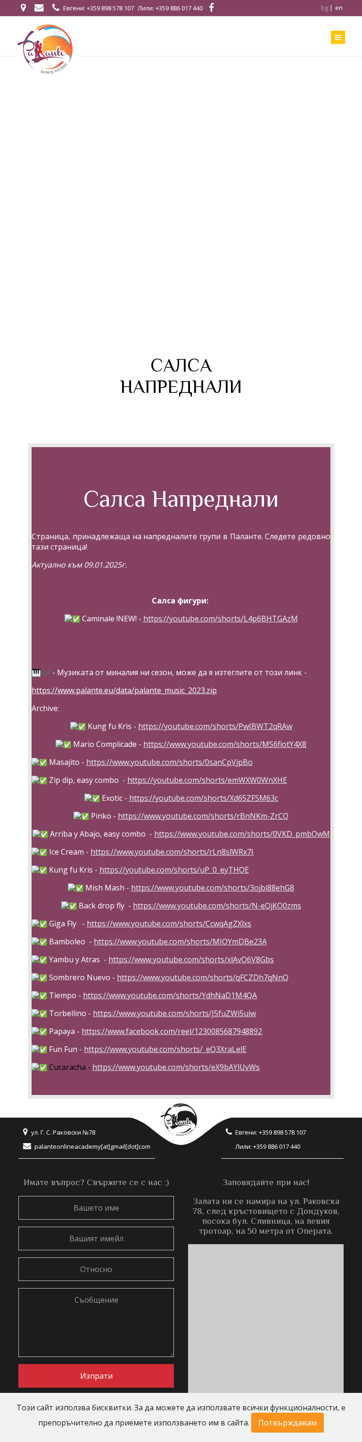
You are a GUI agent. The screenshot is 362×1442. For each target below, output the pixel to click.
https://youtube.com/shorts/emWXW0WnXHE (207, 780)
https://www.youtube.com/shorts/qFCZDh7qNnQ (202, 977)
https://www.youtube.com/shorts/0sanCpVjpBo (169, 762)
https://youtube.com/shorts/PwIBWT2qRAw (215, 726)
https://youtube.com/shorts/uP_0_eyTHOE (174, 870)
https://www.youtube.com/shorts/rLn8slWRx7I (172, 852)
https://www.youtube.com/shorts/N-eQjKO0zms (217, 905)
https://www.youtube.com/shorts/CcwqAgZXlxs (169, 923)
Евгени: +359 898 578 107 (98, 8)
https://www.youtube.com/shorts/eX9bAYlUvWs (176, 1067)
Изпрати (96, 1376)
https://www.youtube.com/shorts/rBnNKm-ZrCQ (203, 816)
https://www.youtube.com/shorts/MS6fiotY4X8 (224, 744)
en (339, 7)
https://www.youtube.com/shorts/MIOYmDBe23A (180, 941)
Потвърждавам (287, 1422)
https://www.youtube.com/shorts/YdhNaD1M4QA (170, 995)
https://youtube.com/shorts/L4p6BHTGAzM (220, 618)
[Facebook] (211, 7)
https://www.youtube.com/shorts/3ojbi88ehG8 (212, 887)
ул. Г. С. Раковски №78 (63, 1132)
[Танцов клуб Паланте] (48, 49)
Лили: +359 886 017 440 (170, 8)
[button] (181, 427)
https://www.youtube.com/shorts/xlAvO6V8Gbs (191, 959)
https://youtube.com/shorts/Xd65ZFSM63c (203, 798)
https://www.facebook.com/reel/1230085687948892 (172, 1031)
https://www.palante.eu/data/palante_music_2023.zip (124, 690)
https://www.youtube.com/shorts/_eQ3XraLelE (165, 1049)
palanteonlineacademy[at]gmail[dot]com (92, 1146)
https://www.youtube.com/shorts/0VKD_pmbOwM (242, 834)
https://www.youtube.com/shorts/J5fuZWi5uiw (174, 1013)
